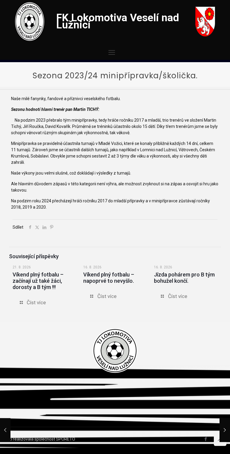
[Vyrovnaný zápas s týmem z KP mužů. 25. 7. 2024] (225, 430)
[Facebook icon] (205, 439)
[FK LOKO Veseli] (29, 39)
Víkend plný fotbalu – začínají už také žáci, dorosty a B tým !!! (38, 280)
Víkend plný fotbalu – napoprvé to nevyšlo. (108, 277)
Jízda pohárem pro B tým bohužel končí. (184, 277)
